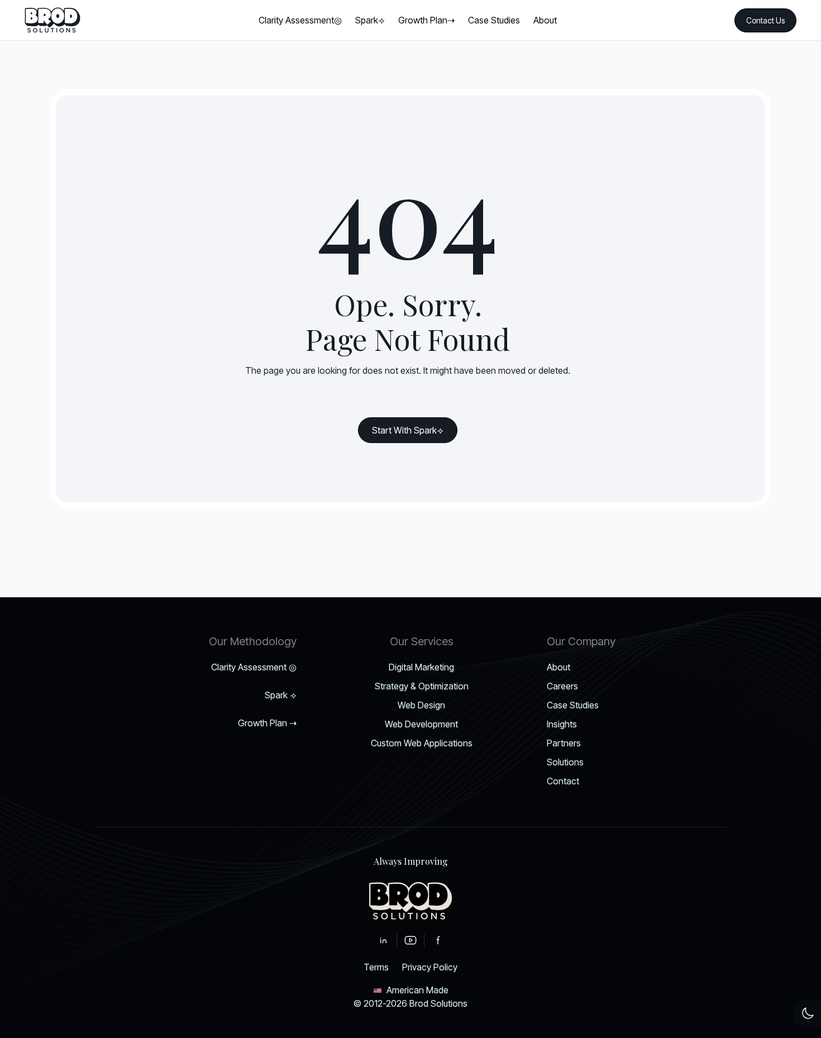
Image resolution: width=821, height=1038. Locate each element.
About (558, 667)
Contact (563, 781)
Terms (376, 967)
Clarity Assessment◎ (254, 667)
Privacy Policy (429, 967)
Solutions (565, 762)
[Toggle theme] (807, 1013)
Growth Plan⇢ (267, 722)
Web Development (421, 724)
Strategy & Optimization (422, 686)
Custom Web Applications (421, 743)
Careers (562, 686)
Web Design (421, 705)
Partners (564, 743)
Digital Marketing (421, 667)
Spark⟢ (281, 695)
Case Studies (573, 705)
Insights (562, 724)
